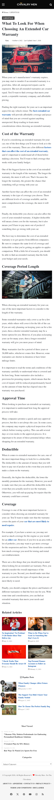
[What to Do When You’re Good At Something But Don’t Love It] (40, 624)
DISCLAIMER (38, 787)
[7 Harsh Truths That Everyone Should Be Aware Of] (14, 652)
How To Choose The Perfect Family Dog (34, 706)
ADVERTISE (17, 783)
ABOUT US (7, 783)
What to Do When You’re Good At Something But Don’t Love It (38, 635)
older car (12, 539)
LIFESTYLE (14, 12)
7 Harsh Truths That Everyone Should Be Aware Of (14, 662)
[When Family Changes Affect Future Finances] (9, 687)
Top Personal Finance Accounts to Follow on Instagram (36, 663)
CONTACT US (29, 783)
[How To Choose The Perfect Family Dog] (9, 710)
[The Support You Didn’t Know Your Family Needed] (9, 698)
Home (6, 12)
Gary (7, 40)
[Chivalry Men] (27, 4)
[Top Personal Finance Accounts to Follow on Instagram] (40, 652)
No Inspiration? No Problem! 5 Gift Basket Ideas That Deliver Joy (13, 635)
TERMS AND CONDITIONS (20, 787)
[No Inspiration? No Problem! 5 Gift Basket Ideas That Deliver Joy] (14, 624)
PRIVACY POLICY (43, 783)
